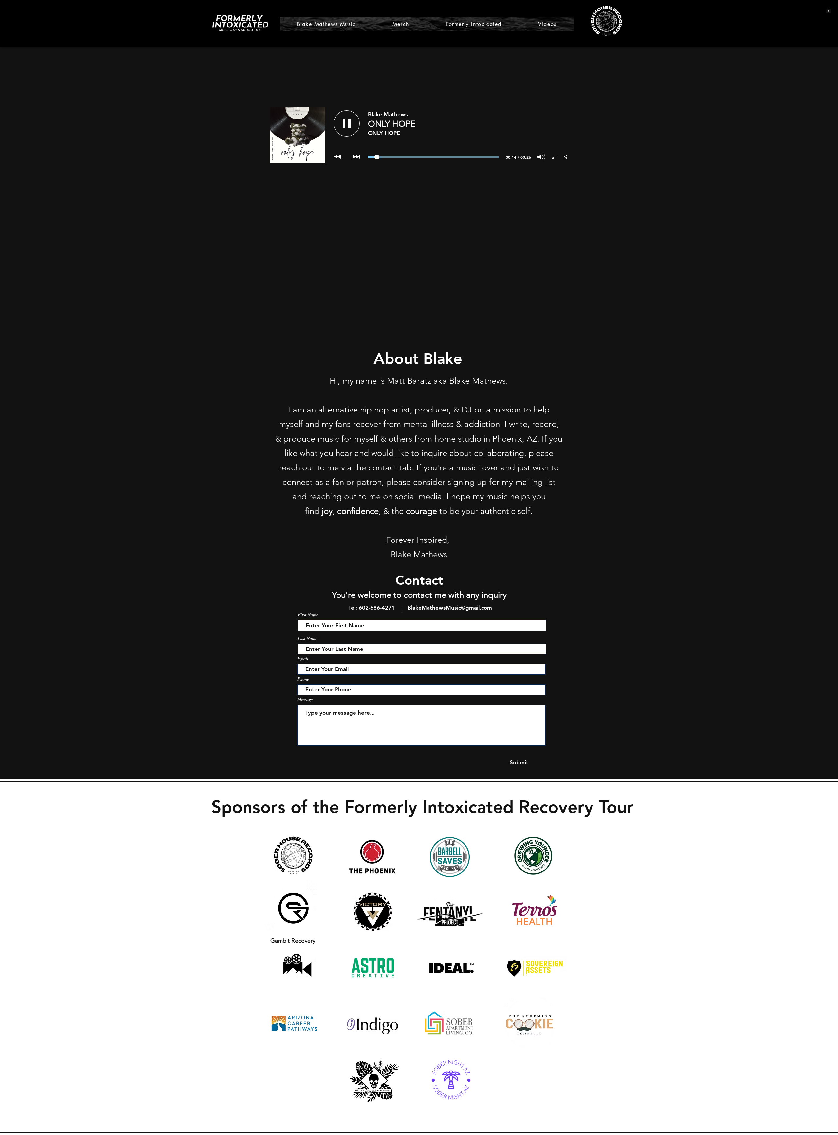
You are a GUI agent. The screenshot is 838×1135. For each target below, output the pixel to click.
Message (305, 699)
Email (302, 658)
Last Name (307, 638)
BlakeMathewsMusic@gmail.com (450, 607)
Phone (303, 679)
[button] (828, 10)
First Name (308, 615)
